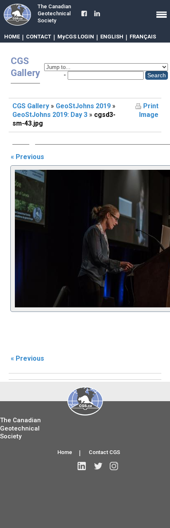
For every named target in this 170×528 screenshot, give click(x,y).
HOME (12, 36)
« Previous (27, 157)
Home (64, 452)
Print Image (148, 110)
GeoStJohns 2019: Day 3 (49, 115)
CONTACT (38, 36)
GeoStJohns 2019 (83, 106)
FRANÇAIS (143, 36)
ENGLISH (111, 36)
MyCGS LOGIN (75, 36)
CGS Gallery (30, 106)
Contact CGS (104, 452)
